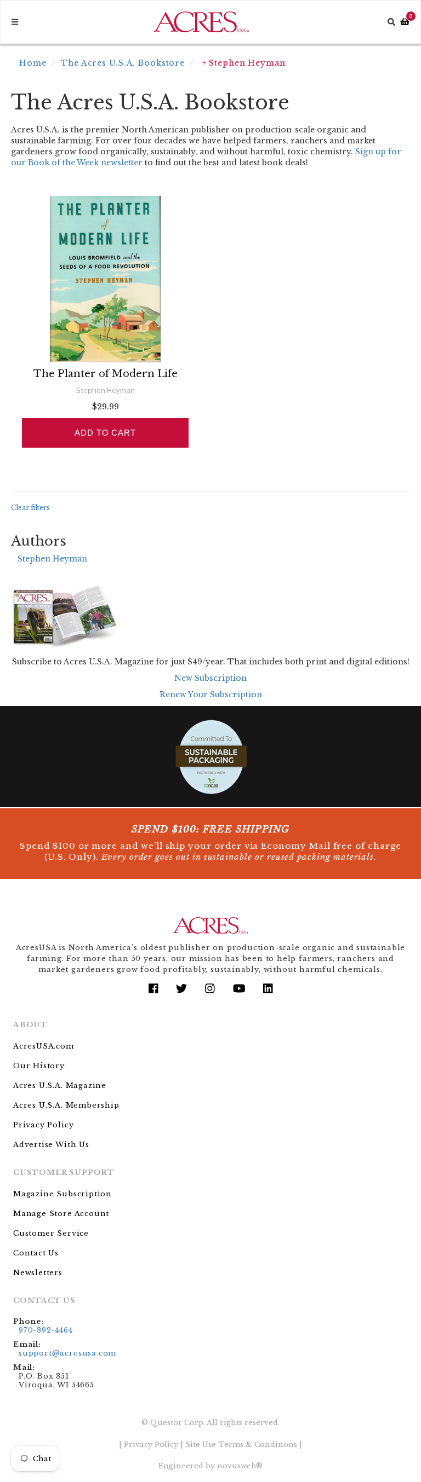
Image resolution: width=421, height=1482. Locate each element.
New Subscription (210, 678)
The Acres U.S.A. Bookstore (123, 63)
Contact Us (36, 1253)
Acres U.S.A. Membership (66, 1105)
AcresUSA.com (43, 1046)
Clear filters (30, 507)
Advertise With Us (51, 1144)
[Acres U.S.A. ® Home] (201, 21)
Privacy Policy (43, 1125)
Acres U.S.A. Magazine (59, 1085)
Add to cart (105, 432)
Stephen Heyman (52, 559)
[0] (404, 22)
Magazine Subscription (62, 1194)
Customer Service (51, 1233)
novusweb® (240, 1466)
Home (33, 63)
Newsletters (37, 1272)
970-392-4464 (46, 1330)
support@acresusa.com (67, 1353)
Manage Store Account (61, 1213)
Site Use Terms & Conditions (241, 1444)
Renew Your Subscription (211, 694)
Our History (39, 1065)
